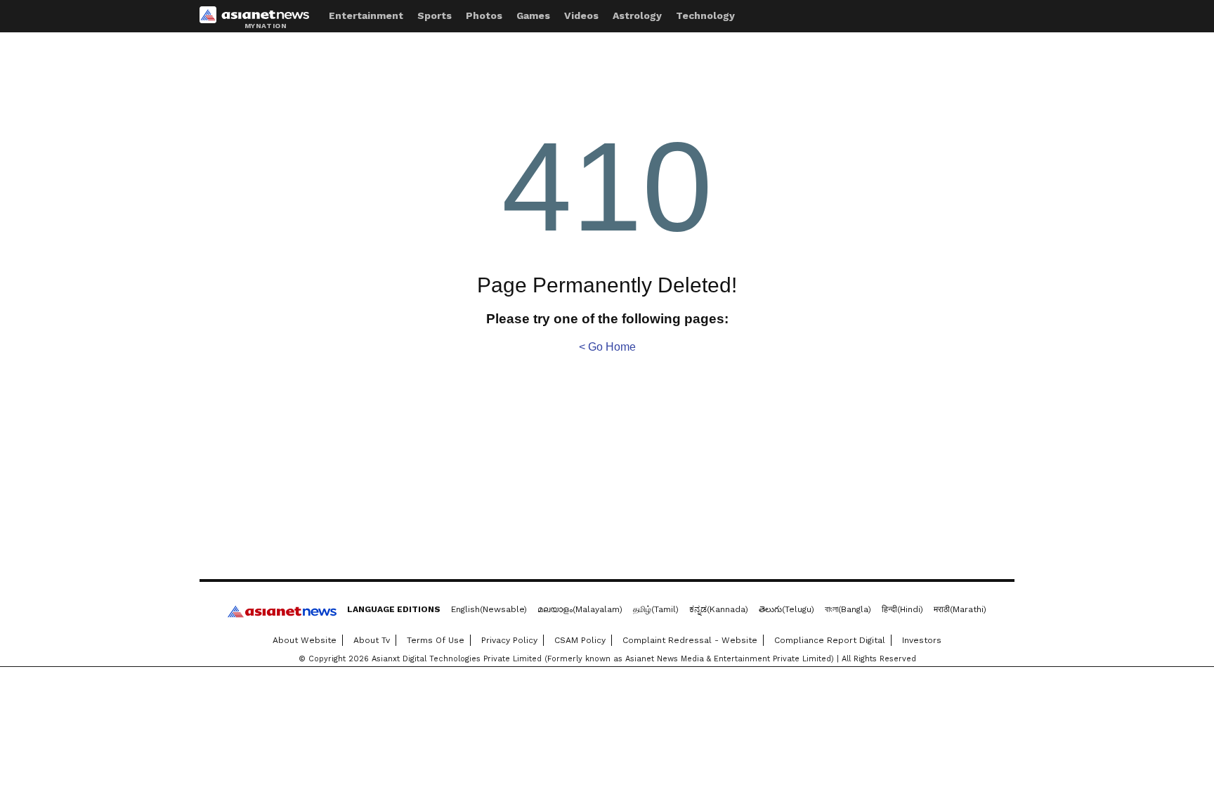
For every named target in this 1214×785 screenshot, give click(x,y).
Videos (581, 15)
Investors (921, 640)
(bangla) (848, 609)
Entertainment (366, 15)
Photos (484, 15)
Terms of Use (435, 640)
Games (533, 15)
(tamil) (656, 609)
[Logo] (259, 18)
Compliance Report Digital (829, 640)
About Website (305, 640)
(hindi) (902, 609)
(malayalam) (579, 609)
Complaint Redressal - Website (689, 640)
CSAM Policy (580, 640)
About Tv (371, 640)
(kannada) (718, 609)
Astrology (637, 15)
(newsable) (489, 609)
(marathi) (960, 609)
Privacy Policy (509, 640)
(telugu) (786, 609)
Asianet (282, 611)
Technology (705, 15)
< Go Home (607, 347)
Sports (434, 15)
